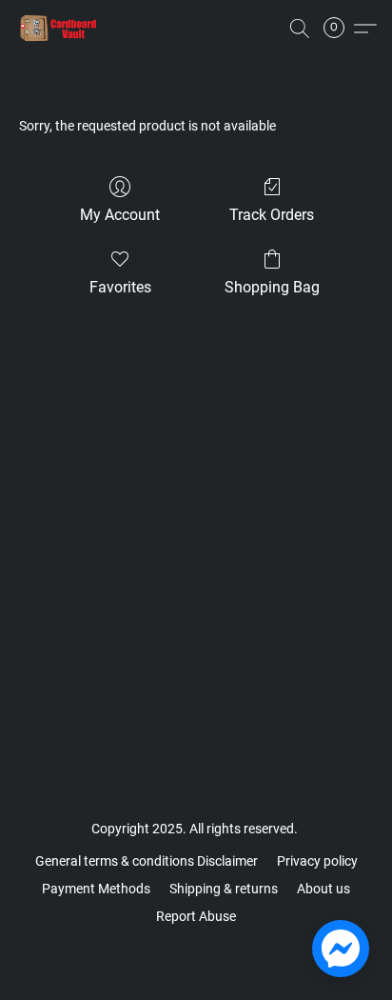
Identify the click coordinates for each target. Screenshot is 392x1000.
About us (323, 888)
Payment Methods (96, 888)
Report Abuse (196, 916)
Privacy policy (317, 861)
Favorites (120, 287)
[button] (61, 28)
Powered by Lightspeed (196, 948)
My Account (120, 215)
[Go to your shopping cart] (339, 28)
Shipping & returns (223, 888)
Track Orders (271, 215)
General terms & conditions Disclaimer (146, 861)
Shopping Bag (272, 287)
